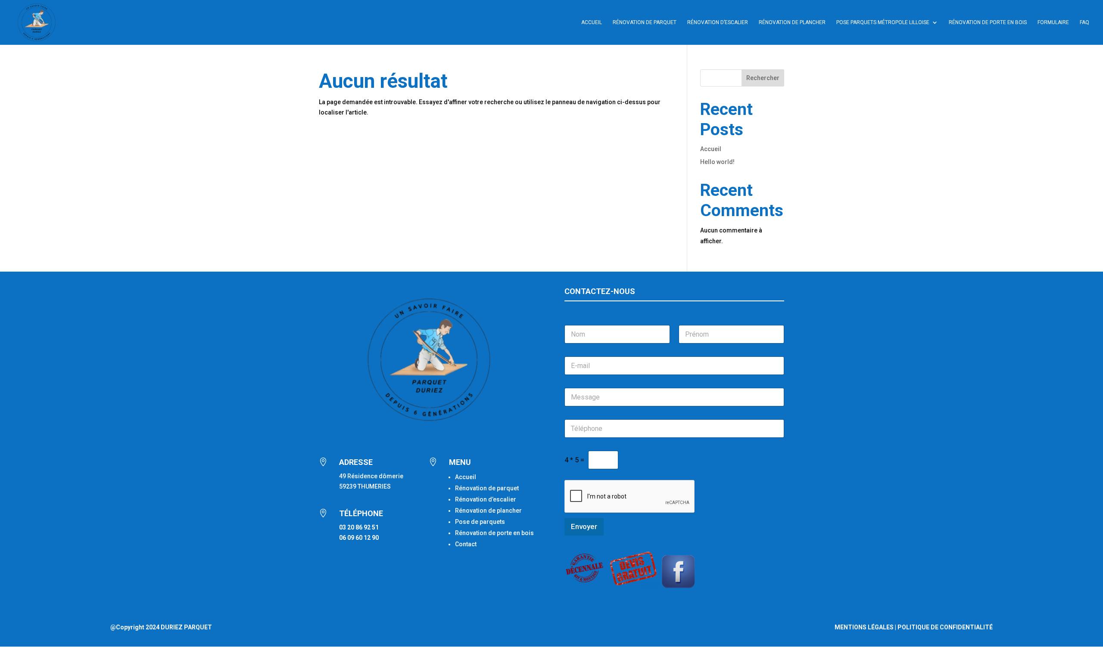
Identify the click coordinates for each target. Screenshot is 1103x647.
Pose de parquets (480, 521)
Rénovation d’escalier (717, 22)
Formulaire (1053, 22)
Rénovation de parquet (487, 488)
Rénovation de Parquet (644, 22)
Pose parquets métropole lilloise (882, 22)
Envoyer (584, 526)
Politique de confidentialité (945, 627)
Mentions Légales (864, 627)
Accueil (591, 22)
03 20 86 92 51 (359, 527)
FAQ (1084, 22)
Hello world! (717, 161)
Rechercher (762, 77)
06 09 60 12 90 (359, 537)
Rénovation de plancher (792, 22)
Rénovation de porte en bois (988, 22)
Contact (466, 544)
